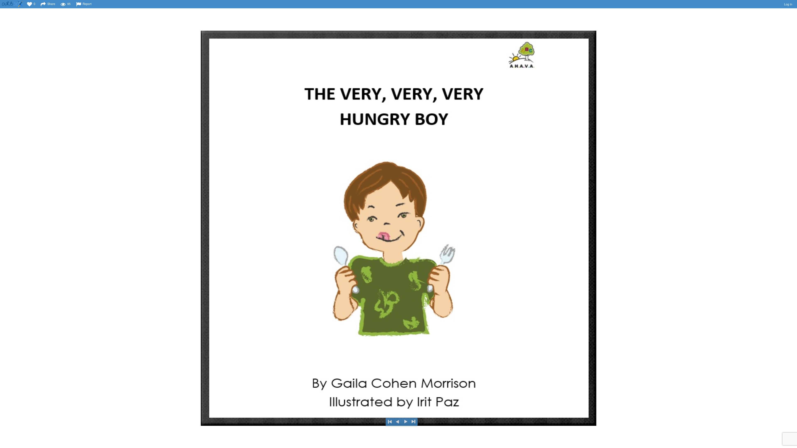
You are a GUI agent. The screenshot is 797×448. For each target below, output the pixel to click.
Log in (788, 4)
